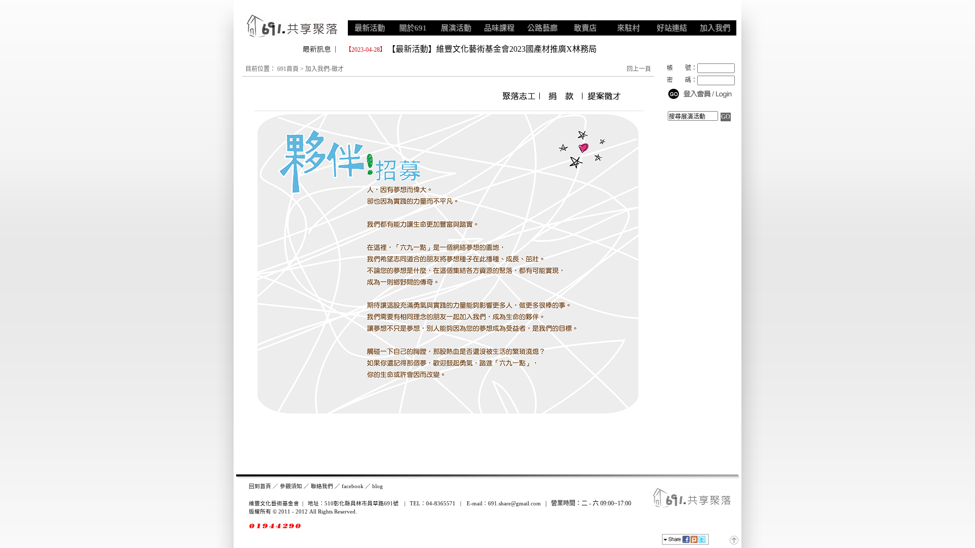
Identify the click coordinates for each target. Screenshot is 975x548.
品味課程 (499, 28)
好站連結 (672, 28)
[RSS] (721, 540)
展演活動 (456, 28)
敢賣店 (585, 28)
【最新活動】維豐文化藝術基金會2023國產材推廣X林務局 (492, 49)
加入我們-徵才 (324, 69)
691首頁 (288, 69)
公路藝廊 (542, 28)
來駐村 (628, 28)
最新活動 (369, 28)
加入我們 (715, 28)
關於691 (413, 28)
